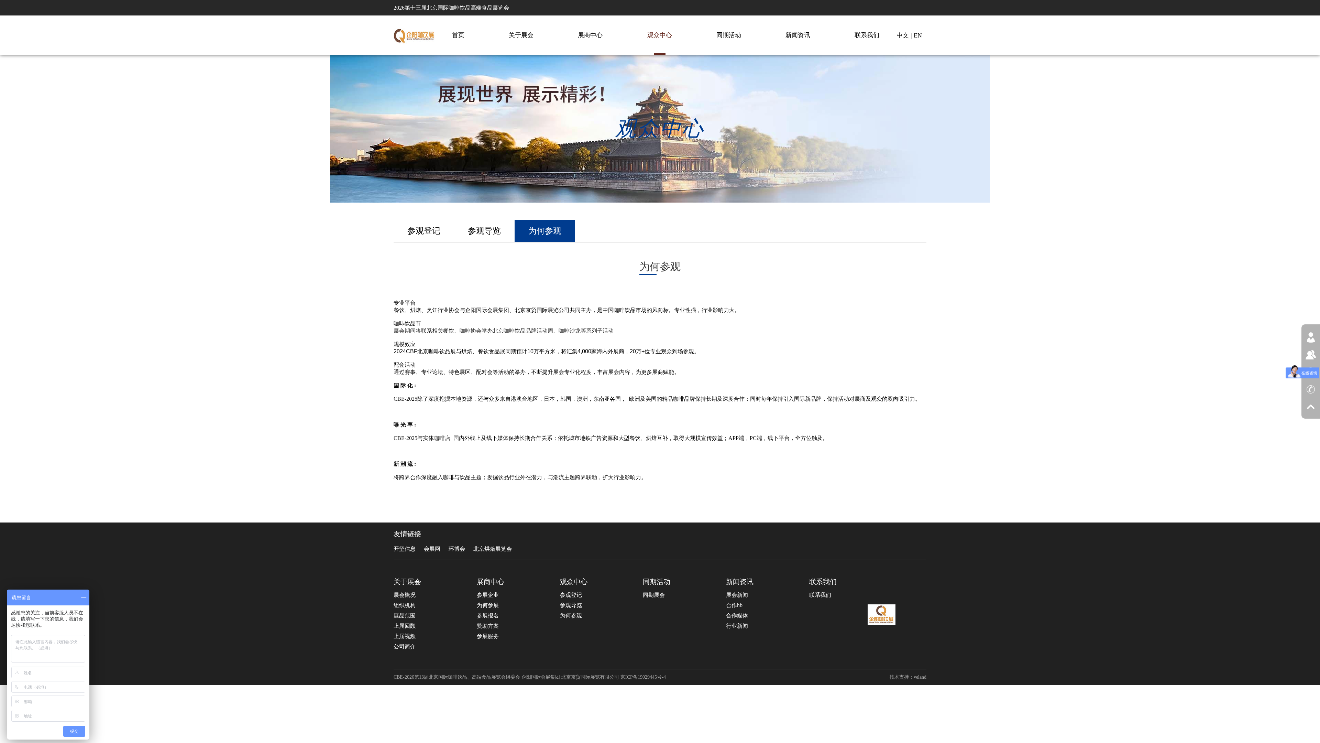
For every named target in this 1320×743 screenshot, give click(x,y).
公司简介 (405, 646)
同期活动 (728, 35)
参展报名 (488, 615)
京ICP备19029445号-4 (643, 677)
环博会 (457, 549)
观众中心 (659, 35)
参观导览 (484, 230)
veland (920, 677)
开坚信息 (405, 549)
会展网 (432, 549)
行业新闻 (737, 626)
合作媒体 (737, 615)
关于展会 (521, 35)
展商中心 (590, 35)
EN (918, 35)
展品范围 (405, 615)
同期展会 (654, 595)
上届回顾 (405, 626)
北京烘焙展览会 (492, 549)
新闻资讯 (797, 35)
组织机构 (405, 605)
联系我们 (867, 35)
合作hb (734, 605)
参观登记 (423, 230)
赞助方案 (488, 626)
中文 (902, 35)
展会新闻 (737, 595)
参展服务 (488, 636)
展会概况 (405, 595)
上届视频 (405, 636)
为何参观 (544, 230)
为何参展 (488, 605)
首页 (458, 35)
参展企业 (488, 595)
